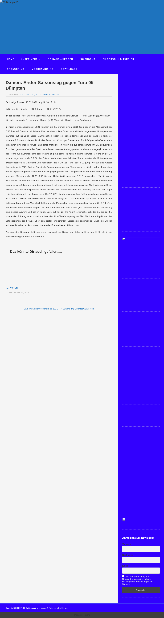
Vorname (126, 544)
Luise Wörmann (51, 95)
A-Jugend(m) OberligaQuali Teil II (77, 308)
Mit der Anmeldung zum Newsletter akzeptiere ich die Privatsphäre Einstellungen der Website (137, 580)
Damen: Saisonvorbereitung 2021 (41, 308)
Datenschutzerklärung (58, 608)
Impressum (41, 608)
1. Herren (12, 287)
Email (125, 565)
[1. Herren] (23, 270)
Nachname (127, 555)
